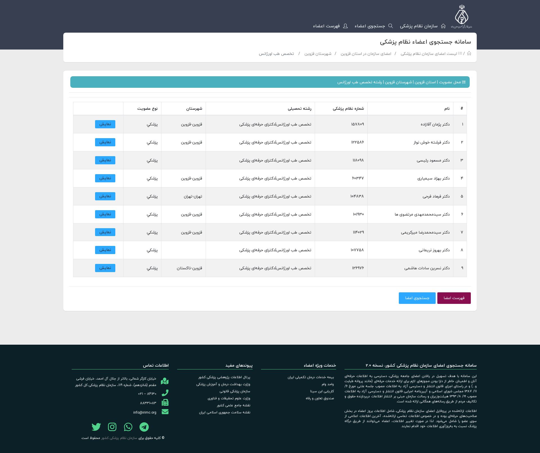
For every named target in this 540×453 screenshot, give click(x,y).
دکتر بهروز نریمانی (434, 250)
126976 (358, 268)
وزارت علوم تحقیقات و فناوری (229, 398)
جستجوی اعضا (417, 297)
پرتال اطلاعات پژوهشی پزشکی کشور (224, 377)
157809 (357, 124)
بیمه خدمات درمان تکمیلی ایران (311, 377)
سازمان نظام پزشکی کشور (119, 438)
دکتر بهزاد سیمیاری (433, 178)
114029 (358, 232)
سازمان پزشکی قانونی (235, 391)
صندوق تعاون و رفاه (320, 398)
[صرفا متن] (128, 428)
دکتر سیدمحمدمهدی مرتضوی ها (422, 214)
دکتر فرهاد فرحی (436, 196)
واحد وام (328, 384)
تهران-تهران (193, 196)
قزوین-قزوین (191, 124)
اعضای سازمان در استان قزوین (366, 53)
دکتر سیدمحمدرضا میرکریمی (425, 232)
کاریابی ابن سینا (322, 391)
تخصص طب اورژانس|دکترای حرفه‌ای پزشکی (275, 124)
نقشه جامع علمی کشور (233, 405)
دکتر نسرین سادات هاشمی (427, 268)
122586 (357, 142)
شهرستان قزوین (318, 53)
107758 (357, 250)
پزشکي (152, 124)
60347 (358, 178)
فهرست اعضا (454, 297)
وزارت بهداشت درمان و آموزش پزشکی (223, 384)
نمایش (105, 123)
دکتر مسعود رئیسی (433, 160)
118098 (358, 160)
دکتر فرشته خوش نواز (432, 142)
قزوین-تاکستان (189, 268)
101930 (358, 214)
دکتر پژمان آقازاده (435, 124)
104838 (357, 196)
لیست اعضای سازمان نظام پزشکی (429, 53)
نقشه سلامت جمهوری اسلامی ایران (224, 412)
